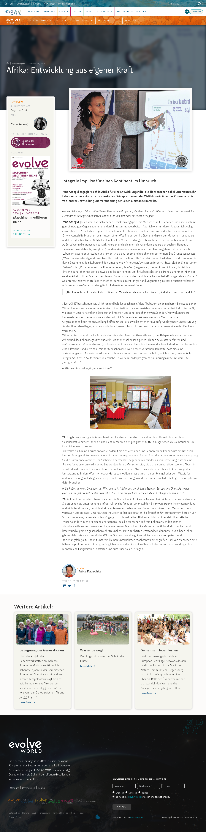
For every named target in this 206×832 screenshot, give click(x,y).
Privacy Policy (15, 817)
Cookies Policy (77, 812)
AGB (34, 812)
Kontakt (37, 3)
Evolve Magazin (18, 63)
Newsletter (49, 3)
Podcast (49, 11)
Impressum (45, 812)
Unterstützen (28, 788)
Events (63, 11)
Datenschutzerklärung (19, 812)
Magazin (34, 11)
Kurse (89, 11)
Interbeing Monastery (131, 11)
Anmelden (196, 11)
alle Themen (64, 20)
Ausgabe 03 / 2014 (37, 63)
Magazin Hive (84, 20)
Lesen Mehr (26, 702)
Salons (77, 11)
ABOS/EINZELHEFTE (109, 20)
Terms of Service (60, 812)
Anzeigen (130, 20)
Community (104, 11)
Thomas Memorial (66, 3)
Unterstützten (23, 3)
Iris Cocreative (136, 817)
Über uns (9, 3)
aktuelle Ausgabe (40, 20)
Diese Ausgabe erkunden (22, 232)
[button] (187, 11)
